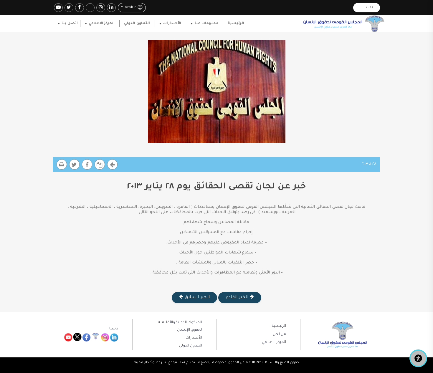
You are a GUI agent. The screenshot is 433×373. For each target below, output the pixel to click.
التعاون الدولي (137, 23)
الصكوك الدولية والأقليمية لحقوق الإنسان (180, 326)
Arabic (130, 8)
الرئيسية (236, 23)
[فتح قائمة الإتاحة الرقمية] (418, 358)
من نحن (279, 334)
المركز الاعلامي (102, 23)
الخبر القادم (237, 297)
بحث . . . (366, 7)
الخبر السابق (196, 297)
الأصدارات (172, 23)
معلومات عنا (206, 23)
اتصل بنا (69, 23)
